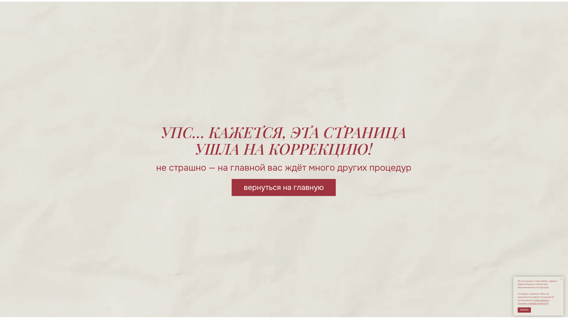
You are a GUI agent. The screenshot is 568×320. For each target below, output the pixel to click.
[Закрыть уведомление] (561, 278)
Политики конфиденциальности (533, 303)
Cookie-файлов (540, 300)
